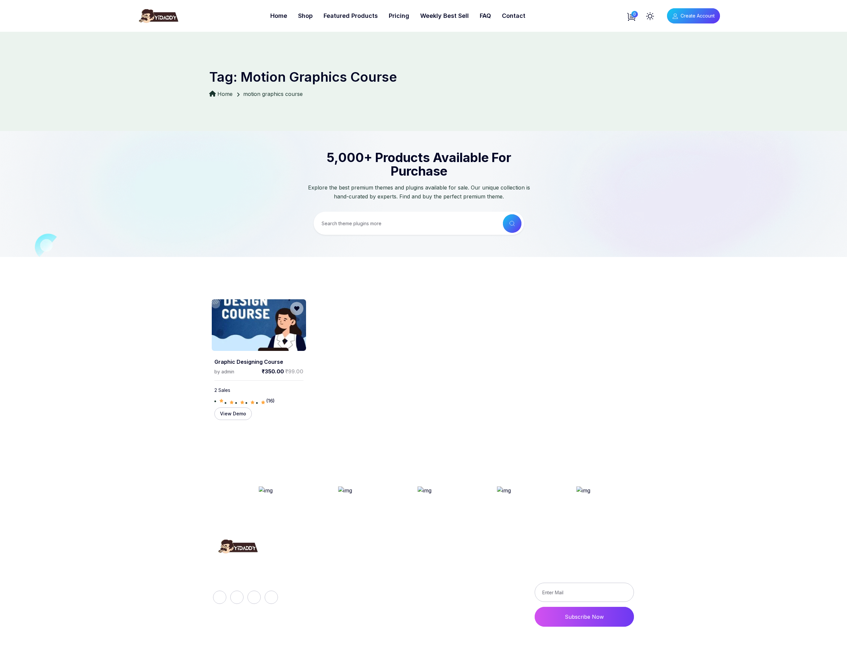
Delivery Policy (468, 571)
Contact (513, 15)
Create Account (698, 16)
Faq (330, 571)
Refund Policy (467, 560)
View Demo (233, 413)
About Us (338, 560)
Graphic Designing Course (248, 362)
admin (227, 371)
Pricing (399, 15)
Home (278, 15)
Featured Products (351, 15)
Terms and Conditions (477, 594)
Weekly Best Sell (444, 15)
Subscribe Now (584, 616)
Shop (305, 15)
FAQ (485, 15)
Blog (331, 583)
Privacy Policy (468, 583)
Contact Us (464, 605)
